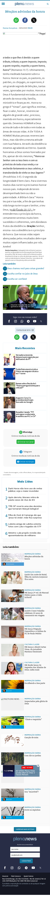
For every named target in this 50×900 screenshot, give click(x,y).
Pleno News (24, 4)
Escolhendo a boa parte (35, 683)
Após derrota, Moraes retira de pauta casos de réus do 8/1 (23, 498)
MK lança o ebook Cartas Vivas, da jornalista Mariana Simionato (35, 649)
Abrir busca (47, 3)
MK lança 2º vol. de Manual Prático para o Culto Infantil (37, 595)
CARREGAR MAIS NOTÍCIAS (25, 829)
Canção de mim (31, 737)
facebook (9, 321)
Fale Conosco (16, 876)
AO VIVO (29, 767)
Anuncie (5, 876)
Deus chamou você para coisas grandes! (25, 268)
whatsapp (22, 321)
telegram (28, 321)
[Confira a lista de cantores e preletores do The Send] (6, 685)
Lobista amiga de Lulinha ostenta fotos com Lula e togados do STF (24, 525)
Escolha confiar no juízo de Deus (22, 273)
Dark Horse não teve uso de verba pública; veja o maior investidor (25, 489)
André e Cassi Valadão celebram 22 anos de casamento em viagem (35, 613)
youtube (35, 321)
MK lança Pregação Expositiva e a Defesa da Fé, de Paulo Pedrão (35, 631)
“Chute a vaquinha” (33, 719)
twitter (41, 321)
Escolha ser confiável (17, 279)
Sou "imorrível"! (32, 792)
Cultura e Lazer (32, 644)
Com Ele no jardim (33, 755)
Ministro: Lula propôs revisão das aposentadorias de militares (24, 534)
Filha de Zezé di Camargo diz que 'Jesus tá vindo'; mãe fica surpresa (25, 516)
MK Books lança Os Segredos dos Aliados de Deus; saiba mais (35, 667)
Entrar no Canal (26, 442)
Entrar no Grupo (26, 461)
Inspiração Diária (33, 554)
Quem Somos (28, 876)
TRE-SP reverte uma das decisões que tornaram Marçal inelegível (25, 507)
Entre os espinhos (32, 810)
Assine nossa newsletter (25, 844)
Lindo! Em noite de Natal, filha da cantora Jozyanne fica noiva (36, 576)
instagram (15, 321)
